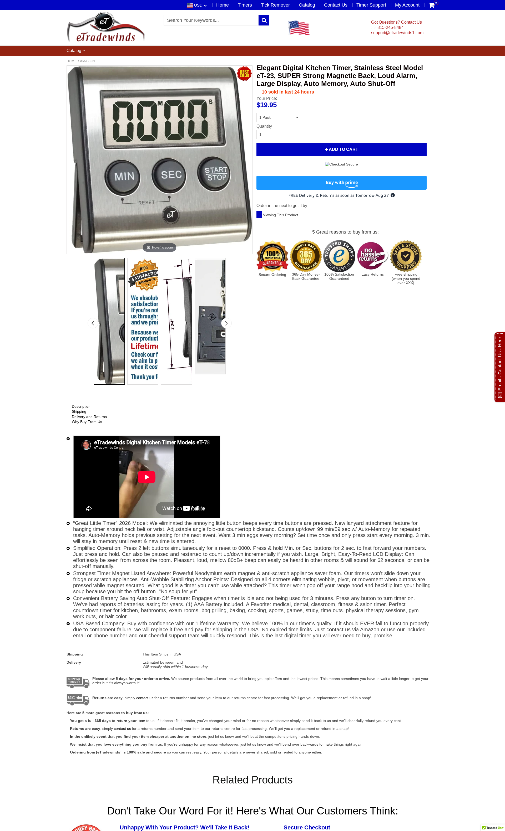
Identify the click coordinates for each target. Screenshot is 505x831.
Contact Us (335, 5)
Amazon (87, 61)
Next (226, 323)
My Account (407, 5)
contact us (122, 728)
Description (81, 406)
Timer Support (371, 5)
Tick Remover (275, 5)
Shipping (79, 411)
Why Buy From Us (87, 422)
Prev (93, 323)
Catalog (307, 5)
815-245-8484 (390, 27)
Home (222, 5)
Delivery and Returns (89, 417)
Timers (245, 5)
